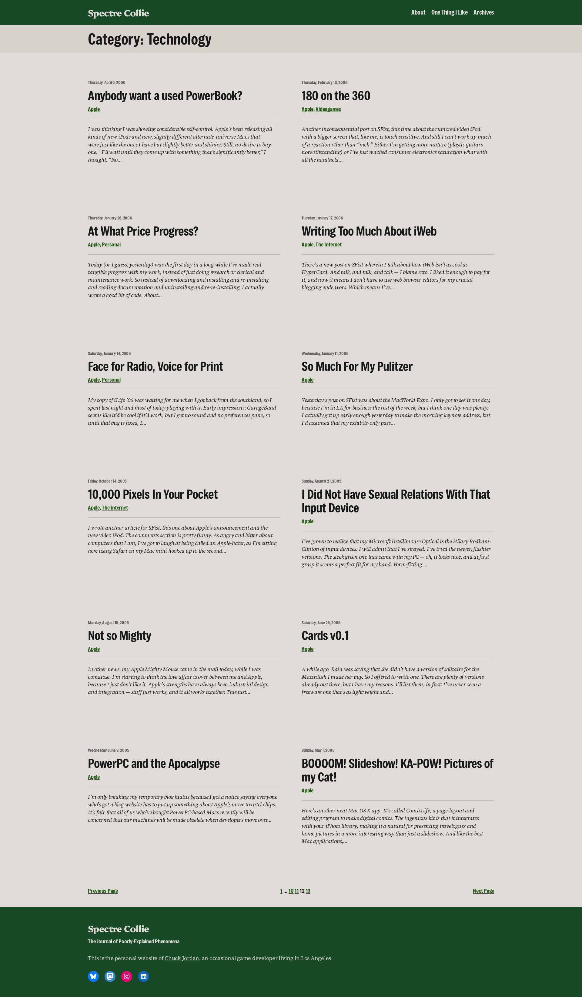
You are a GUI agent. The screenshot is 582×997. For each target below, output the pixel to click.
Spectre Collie (118, 12)
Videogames (328, 108)
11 (297, 890)
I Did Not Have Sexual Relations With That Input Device (396, 500)
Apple (94, 108)
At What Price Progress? (143, 231)
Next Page (483, 890)
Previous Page (103, 890)
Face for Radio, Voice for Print (155, 366)
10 (291, 890)
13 (308, 890)
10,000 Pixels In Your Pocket (153, 494)
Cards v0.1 (325, 635)
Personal (111, 244)
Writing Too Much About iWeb (369, 231)
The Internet (328, 244)
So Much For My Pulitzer (357, 366)
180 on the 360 (336, 95)
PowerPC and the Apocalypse (154, 763)
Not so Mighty (119, 635)
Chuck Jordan (182, 958)
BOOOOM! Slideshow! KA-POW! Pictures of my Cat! (398, 770)
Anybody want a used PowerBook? (165, 95)
